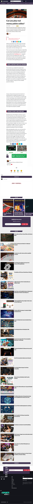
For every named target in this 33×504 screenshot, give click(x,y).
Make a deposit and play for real (14, 38)
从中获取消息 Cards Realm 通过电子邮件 (7, 470)
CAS (6, 18)
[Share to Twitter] (15, 41)
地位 (12, 486)
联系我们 (13, 479)
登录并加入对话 (16, 176)
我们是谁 (13, 480)
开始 (12, 478)
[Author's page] (10, 164)
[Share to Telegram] (20, 41)
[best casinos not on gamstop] (5, 493)
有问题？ (22, 152)
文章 (8, 18)
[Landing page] (2, 1)
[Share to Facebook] (13, 41)
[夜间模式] (22, 1)
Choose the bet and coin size (14, 39)
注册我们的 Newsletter (16, 219)
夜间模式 (24, 480)
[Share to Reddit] (17, 41)
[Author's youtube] (11, 164)
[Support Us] (1, 479)
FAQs (12, 485)
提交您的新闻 (11, 152)
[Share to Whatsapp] (18, 41)
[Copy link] (11, 41)
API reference (13, 484)
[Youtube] (4, 479)
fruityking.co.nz (17, 54)
